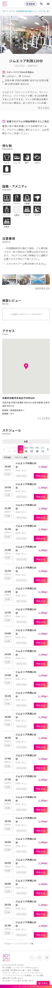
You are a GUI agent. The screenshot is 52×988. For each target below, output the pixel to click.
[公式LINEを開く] (47, 958)
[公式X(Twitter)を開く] (32, 958)
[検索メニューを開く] (41, 4)
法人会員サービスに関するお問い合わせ (18, 980)
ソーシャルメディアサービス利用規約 (17, 975)
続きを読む (44, 107)
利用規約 (35, 970)
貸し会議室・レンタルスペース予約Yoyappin (20, 967)
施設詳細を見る (42, 288)
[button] (4, 449)
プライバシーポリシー (11, 973)
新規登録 (30, 3)
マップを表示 (43, 418)
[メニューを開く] (48, 4)
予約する (40, 476)
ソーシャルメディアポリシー (32, 973)
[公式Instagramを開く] (39, 958)
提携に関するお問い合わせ (12, 978)
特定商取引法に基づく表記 (20, 970)
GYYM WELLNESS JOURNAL (13, 965)
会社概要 (5, 970)
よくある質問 (38, 975)
